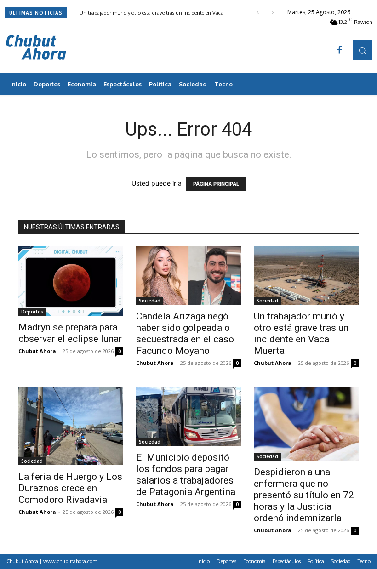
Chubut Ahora (37, 350)
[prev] (257, 12)
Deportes (32, 311)
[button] (362, 50)
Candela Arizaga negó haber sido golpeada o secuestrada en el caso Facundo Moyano (185, 333)
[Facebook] (339, 50)
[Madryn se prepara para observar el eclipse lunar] (70, 281)
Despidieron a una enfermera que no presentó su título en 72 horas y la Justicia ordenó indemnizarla (304, 495)
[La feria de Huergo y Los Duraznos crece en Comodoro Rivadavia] (70, 426)
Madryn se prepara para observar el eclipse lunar (70, 333)
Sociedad (149, 300)
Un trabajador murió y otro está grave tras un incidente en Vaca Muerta (301, 333)
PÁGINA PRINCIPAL (216, 184)
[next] (272, 12)
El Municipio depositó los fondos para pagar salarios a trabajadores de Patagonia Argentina (185, 474)
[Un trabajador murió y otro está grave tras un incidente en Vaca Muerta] (306, 275)
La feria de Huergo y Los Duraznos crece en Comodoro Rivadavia (70, 488)
